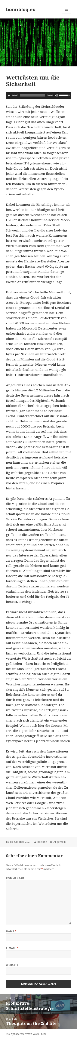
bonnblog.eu (21, 9)
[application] (38, 95)
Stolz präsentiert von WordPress (26, 1034)
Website (12, 965)
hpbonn (42, 842)
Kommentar (15, 878)
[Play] (8, 95)
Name (11, 931)
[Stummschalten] (56, 95)
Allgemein (59, 842)
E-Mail (12, 948)
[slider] (65, 95)
